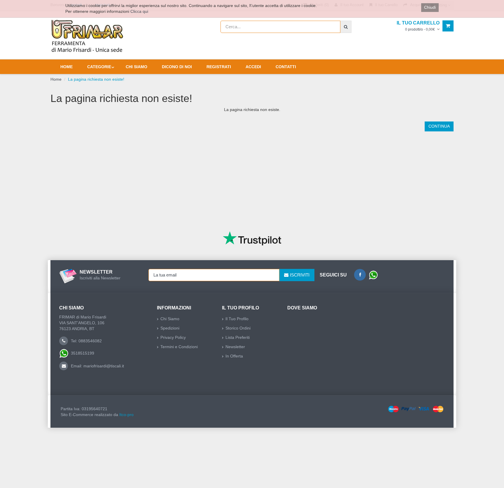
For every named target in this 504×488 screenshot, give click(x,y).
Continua (439, 126)
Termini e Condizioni (179, 346)
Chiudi (430, 7)
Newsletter (235, 346)
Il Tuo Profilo (237, 318)
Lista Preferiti (237, 337)
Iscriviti (299, 274)
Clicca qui (139, 11)
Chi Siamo (169, 318)
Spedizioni (169, 328)
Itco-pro (126, 414)
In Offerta (234, 356)
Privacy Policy (173, 337)
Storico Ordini (238, 328)
